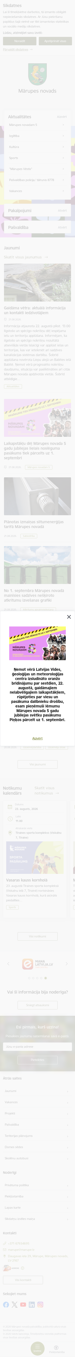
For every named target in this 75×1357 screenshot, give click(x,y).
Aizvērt (37, 738)
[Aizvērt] (69, 617)
